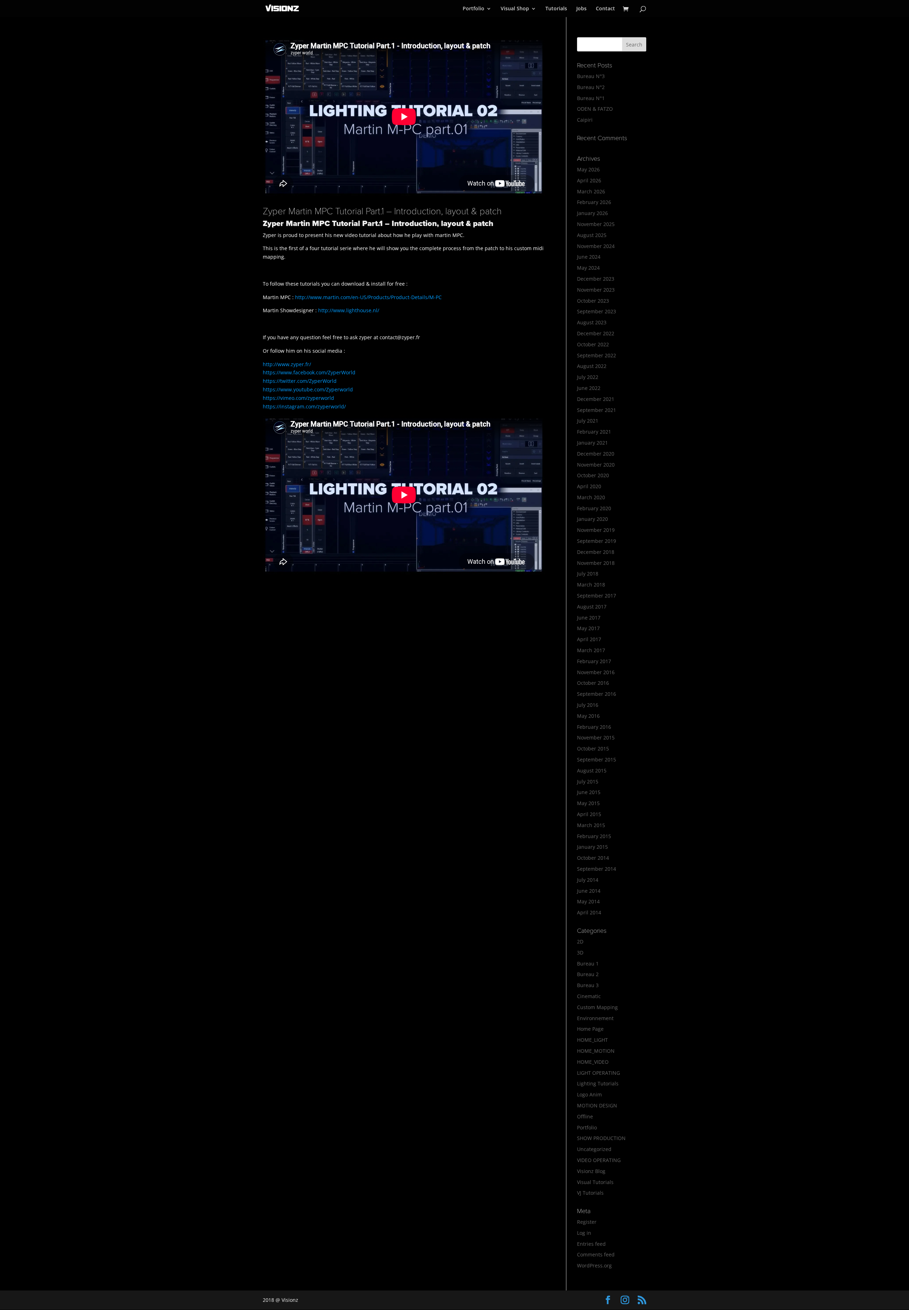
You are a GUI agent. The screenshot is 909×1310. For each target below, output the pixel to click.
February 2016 (594, 726)
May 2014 (588, 901)
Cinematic (589, 996)
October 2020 (593, 475)
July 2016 (587, 704)
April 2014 (589, 912)
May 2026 (588, 169)
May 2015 (588, 803)
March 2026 (591, 191)
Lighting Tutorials (598, 1083)
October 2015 (593, 748)
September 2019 (596, 541)
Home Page (590, 1028)
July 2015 (587, 781)
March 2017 (591, 650)
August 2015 (591, 770)
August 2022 (591, 366)
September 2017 (596, 595)
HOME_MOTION (596, 1050)
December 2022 (595, 333)
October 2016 (593, 682)
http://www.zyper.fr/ (287, 364)
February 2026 (594, 202)
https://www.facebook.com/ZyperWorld (309, 372)
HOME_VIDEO (593, 1061)
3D (580, 952)
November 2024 (596, 246)
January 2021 (592, 442)
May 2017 (588, 628)
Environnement (595, 1018)
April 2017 (589, 639)
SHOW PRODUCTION (601, 1138)
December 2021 (595, 399)
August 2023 (591, 322)
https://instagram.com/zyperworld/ (304, 406)
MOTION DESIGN (597, 1105)
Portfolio (473, 9)
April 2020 (589, 486)
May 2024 (588, 267)
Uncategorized (594, 1149)
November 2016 (596, 672)
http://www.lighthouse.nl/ (348, 310)
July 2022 (587, 377)
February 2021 (594, 431)
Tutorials (556, 9)
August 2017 (591, 606)
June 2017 (588, 617)
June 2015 (588, 792)
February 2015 (594, 836)
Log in (584, 1232)
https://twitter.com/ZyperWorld (300, 381)
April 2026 (589, 180)
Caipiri (585, 119)
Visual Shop (515, 9)
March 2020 (591, 497)
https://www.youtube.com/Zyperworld (308, 389)
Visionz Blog (591, 1171)
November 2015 (596, 737)
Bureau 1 (588, 963)
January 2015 (592, 846)
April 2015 (589, 814)
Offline (585, 1116)
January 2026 (592, 213)
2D (580, 941)
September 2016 (596, 693)
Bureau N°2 (591, 87)
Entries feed (591, 1243)
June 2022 (588, 388)
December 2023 (595, 278)
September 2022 (596, 355)
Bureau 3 (588, 985)
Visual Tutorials (595, 1182)
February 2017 (594, 661)
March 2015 (591, 825)
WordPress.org (594, 1265)
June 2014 (588, 890)
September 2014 (596, 868)
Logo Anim (589, 1094)
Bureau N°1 (591, 98)
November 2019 (596, 530)
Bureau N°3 (591, 76)
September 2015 (596, 759)
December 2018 (595, 552)
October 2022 (593, 344)
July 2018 (587, 573)
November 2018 (596, 563)
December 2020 (595, 453)
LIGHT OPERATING (598, 1072)
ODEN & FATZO (595, 108)
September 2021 (596, 410)
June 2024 (588, 256)
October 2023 (593, 300)
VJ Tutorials (590, 1192)
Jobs (581, 9)
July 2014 (587, 879)
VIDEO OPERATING (599, 1160)
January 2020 (592, 519)
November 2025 (596, 224)
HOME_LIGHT (592, 1039)
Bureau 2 (588, 974)
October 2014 (593, 857)
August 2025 (591, 235)
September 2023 (596, 311)
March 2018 (591, 584)
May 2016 (588, 715)
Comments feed (596, 1254)
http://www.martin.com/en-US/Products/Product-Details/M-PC (368, 297)
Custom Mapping (597, 1007)
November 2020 (596, 464)
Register (587, 1221)
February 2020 (594, 508)
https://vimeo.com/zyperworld (298, 398)
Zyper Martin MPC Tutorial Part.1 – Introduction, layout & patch (382, 211)
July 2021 (587, 420)
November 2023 (596, 289)
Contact (605, 9)
